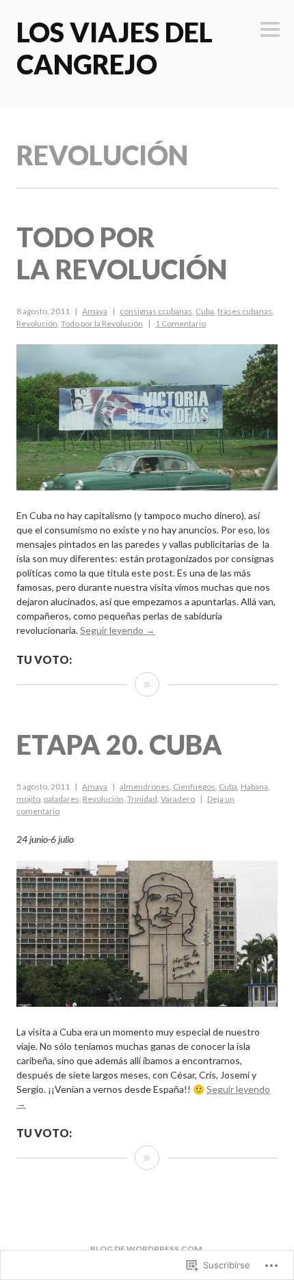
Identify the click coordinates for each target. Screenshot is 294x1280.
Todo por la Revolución (121, 253)
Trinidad (142, 799)
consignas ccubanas (156, 311)
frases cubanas (244, 311)
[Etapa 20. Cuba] (147, 1157)
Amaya (94, 311)
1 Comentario (180, 323)
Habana (254, 786)
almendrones (145, 786)
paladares (61, 799)
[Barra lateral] (270, 30)
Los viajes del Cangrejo (114, 48)
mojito (28, 799)
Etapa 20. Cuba (119, 744)
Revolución (36, 323)
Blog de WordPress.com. (147, 1249)
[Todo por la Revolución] (147, 684)
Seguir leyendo (117, 630)
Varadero (178, 799)
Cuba (205, 311)
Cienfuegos (194, 786)
